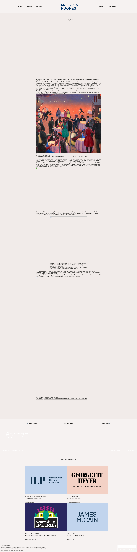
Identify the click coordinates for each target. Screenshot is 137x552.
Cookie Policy (20, 550)
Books (102, 7)
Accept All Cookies (127, 546)
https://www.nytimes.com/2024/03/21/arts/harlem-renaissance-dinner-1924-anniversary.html (61, 398)
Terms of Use (130, 450)
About (39, 7)
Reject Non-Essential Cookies (127, 549)
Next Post (105, 423)
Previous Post (32, 423)
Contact (112, 7)
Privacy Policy (116, 450)
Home (19, 7)
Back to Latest (68, 423)
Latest (29, 7)
